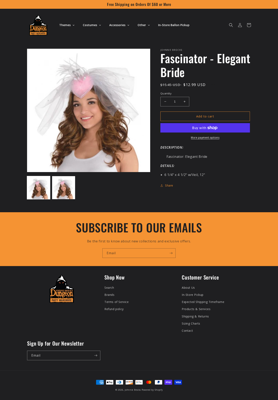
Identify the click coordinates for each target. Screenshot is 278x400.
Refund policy (114, 309)
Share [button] (169, 185)
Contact (187, 331)
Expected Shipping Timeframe (203, 302)
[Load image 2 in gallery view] (63, 187)
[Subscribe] (170, 253)
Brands (109, 295)
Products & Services (196, 309)
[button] (231, 25)
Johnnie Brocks (133, 389)
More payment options (205, 137)
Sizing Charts (191, 323)
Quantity (166, 93)
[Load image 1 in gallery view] (38, 187)
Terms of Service (116, 302)
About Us (188, 288)
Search (109, 288)
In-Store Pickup (193, 295)
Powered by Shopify (152, 389)
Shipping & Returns (195, 316)
